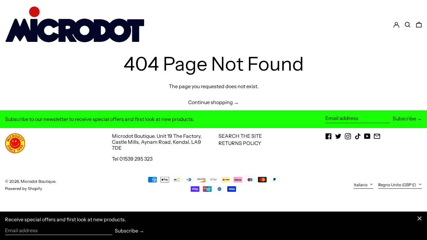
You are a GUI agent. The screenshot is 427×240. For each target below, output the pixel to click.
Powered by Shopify (23, 188)
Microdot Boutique (38, 181)
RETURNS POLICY (240, 143)
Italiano (361, 184)
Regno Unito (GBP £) (397, 184)
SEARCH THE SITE (240, 136)
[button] (419, 24)
